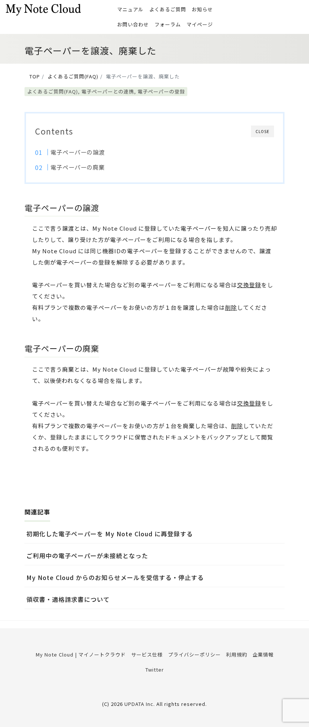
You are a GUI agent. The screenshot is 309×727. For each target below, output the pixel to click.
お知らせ (202, 9)
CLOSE (262, 131)
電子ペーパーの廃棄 (77, 167)
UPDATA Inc (138, 703)
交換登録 (249, 285)
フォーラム (167, 24)
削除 (231, 307)
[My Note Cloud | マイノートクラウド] (43, 9)
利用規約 (236, 654)
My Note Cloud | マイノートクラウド (81, 654)
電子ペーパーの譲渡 (77, 152)
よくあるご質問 (167, 9)
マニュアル (130, 9)
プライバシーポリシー (194, 654)
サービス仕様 (147, 654)
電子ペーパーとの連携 (107, 91)
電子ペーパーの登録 (161, 91)
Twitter (154, 669)
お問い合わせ (133, 24)
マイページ (200, 24)
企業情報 (263, 654)
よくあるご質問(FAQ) (52, 91)
